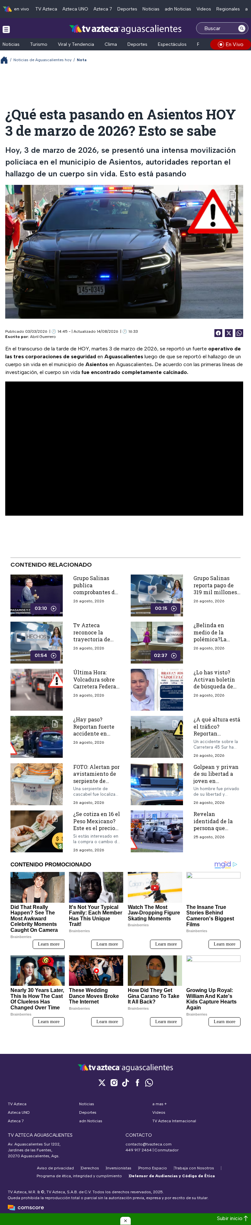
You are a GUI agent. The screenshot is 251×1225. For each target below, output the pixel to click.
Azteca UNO (75, 9)
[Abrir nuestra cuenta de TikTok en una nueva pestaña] (125, 1082)
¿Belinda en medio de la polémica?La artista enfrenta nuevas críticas (214, 639)
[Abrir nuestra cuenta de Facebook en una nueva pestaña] (137, 1082)
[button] (125, 1221)
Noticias (150, 9)
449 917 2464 (139, 1150)
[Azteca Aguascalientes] (125, 29)
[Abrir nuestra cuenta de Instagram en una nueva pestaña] (114, 1082)
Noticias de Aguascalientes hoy (42, 60)
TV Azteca (46, 9)
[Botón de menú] (6, 29)
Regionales (228, 9)
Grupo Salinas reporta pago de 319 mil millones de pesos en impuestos (215, 592)
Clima (111, 44)
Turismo (38, 44)
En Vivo (234, 44)
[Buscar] (241, 28)
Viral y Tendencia (76, 44)
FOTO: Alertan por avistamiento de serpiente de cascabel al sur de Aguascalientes (96, 780)
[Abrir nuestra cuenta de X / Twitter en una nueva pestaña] (102, 1082)
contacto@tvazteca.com (149, 1144)
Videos (203, 9)
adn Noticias (178, 9)
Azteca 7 (102, 9)
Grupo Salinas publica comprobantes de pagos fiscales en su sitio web (95, 592)
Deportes (127, 9)
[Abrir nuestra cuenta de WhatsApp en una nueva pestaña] (149, 1082)
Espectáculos (172, 44)
